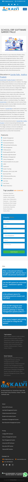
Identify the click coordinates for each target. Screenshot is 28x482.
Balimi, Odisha (7, 336)
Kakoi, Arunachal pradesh (15, 344)
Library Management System (9, 436)
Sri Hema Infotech (13, 479)
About (5, 357)
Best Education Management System (11, 422)
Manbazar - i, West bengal (9, 201)
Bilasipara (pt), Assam (9, 342)
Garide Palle (15, 74)
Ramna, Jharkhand (7, 209)
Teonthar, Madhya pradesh (10, 346)
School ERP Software (17, 357)
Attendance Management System (10, 419)
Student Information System (11, 367)
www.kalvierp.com (21, 459)
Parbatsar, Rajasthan (8, 193)
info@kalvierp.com (9, 459)
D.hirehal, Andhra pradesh (9, 205)
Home (13, 17)
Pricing (10, 357)
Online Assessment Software (9, 413)
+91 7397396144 (8, 461)
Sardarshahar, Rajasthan (9, 207)
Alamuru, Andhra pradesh (18, 336)
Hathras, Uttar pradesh (9, 197)
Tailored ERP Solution (7, 449)
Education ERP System (14, 371)
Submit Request (14, 251)
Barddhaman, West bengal (9, 203)
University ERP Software (8, 443)
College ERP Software (9, 359)
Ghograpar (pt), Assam (8, 195)
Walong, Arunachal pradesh (11, 338)
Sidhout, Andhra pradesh (17, 340)
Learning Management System (9, 410)
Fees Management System (15, 365)
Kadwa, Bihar (6, 211)
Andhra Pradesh (11, 80)
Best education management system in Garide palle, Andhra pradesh (14, 20)
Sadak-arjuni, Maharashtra (9, 199)
